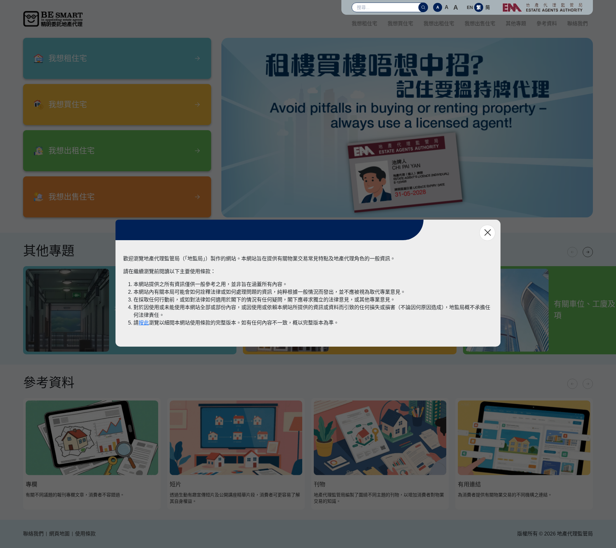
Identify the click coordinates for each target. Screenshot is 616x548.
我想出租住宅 (439, 23)
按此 (144, 322)
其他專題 (516, 23)
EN (470, 7)
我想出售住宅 (480, 23)
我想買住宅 (400, 23)
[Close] (487, 233)
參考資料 (546, 23)
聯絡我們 (577, 23)
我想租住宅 (364, 23)
